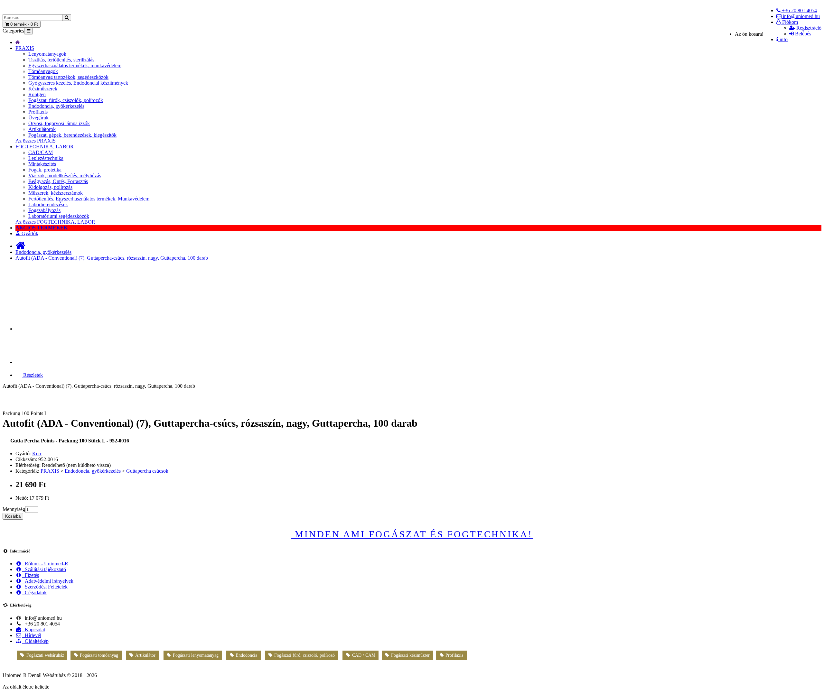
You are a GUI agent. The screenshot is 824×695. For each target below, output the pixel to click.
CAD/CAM (40, 152)
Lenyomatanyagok (47, 54)
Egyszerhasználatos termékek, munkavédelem (74, 65)
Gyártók (29, 233)
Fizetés (30, 575)
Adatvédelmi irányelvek (47, 581)
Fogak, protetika (44, 169)
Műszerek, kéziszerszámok (55, 193)
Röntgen (37, 94)
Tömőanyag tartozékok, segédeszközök (68, 77)
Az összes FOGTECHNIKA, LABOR (55, 222)
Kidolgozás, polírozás (50, 187)
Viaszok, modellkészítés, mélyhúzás (64, 175)
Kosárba (13, 516)
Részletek (32, 375)
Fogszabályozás (44, 210)
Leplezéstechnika (45, 158)
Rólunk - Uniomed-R (45, 563)
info (783, 39)
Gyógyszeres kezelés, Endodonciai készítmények (78, 83)
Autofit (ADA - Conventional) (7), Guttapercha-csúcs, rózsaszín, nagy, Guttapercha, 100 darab (111, 258)
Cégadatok (34, 592)
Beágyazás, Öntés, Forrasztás (58, 181)
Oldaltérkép (35, 641)
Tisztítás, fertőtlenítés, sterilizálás (61, 59)
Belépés (802, 33)
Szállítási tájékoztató (44, 569)
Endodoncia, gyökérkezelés (56, 106)
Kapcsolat (33, 629)
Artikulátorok (42, 129)
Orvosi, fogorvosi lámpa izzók (59, 123)
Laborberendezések (48, 204)
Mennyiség (14, 509)
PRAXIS (24, 48)
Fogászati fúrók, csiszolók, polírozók (65, 100)
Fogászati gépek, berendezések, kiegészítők (72, 135)
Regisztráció (808, 28)
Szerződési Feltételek (45, 586)
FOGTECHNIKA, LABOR (44, 146)
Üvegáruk (38, 117)
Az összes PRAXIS (35, 141)
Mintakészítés (42, 164)
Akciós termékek (41, 227)
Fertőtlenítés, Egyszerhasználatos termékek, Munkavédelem (88, 198)
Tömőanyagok (43, 71)
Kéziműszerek (42, 88)
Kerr (37, 453)
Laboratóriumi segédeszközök (58, 216)
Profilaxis (38, 112)
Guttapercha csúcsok (147, 471)
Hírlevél (31, 635)
